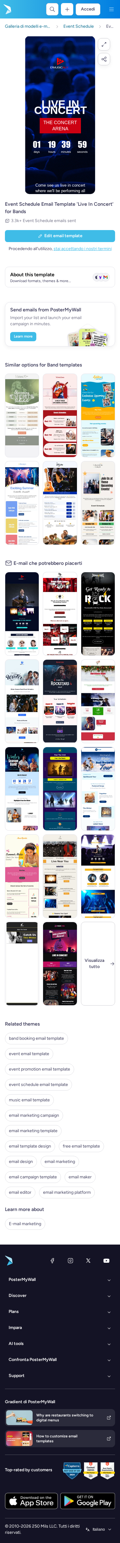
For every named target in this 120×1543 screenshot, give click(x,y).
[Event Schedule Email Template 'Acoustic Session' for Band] (60, 503)
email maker (80, 1177)
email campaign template (33, 1177)
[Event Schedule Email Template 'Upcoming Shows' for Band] (60, 415)
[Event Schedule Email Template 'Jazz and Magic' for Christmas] (98, 701)
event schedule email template (38, 1084)
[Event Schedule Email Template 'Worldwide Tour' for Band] (98, 876)
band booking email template (36, 1038)
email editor (20, 1192)
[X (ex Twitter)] (88, 1260)
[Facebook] (52, 1260)
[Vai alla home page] (7, 9)
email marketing (60, 1161)
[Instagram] (70, 1260)
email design (21, 1161)
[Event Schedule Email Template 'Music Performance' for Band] (22, 415)
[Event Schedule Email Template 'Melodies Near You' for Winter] (60, 876)
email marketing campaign (34, 1115)
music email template (29, 1100)
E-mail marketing (25, 1223)
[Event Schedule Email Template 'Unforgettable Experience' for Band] (98, 503)
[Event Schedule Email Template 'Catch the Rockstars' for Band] (60, 701)
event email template (29, 1053)
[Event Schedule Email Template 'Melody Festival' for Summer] (22, 503)
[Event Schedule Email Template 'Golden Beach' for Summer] (98, 415)
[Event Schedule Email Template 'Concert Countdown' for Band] (22, 614)
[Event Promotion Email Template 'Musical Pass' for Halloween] (60, 964)
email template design (30, 1146)
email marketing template (33, 1130)
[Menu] (111, 9)
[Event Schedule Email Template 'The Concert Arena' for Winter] (22, 789)
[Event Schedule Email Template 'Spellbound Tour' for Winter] (98, 789)
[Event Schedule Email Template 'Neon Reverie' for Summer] (22, 876)
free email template (81, 1146)
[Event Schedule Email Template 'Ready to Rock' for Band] (98, 614)
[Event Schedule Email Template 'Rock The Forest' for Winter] (22, 964)
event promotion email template (39, 1069)
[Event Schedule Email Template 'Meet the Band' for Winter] (22, 701)
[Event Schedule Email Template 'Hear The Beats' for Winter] (60, 789)
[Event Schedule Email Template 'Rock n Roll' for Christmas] (60, 614)
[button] (104, 44)
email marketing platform (67, 1192)
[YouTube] (106, 1260)
